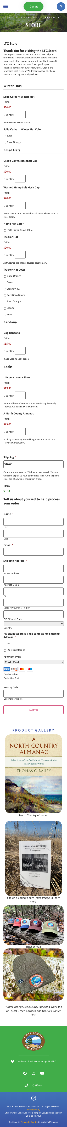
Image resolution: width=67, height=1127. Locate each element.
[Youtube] (42, 1073)
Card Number (11, 674)
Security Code (11, 687)
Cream (10, 307)
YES (8, 643)
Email (8, 545)
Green (10, 282)
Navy (9, 314)
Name (8, 513)
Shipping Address (15, 560)
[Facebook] (24, 1073)
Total (6, 485)
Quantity (8, 114)
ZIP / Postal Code (13, 619)
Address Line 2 (11, 585)
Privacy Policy (33, 1110)
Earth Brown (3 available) (20, 230)
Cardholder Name (13, 699)
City (6, 596)
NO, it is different (16, 649)
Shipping (9, 457)
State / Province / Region (17, 608)
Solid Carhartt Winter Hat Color (22, 129)
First (6, 527)
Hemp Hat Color (13, 223)
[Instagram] (33, 1073)
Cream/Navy (13, 288)
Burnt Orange (14, 301)
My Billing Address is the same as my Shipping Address (31, 635)
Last (6, 539)
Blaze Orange (14, 142)
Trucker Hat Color (14, 269)
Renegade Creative (29, 1122)
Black (9, 135)
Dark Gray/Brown (16, 295)
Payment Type (12, 656)
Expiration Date (12, 678)
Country (8, 628)
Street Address (11, 573)
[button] (5, 6)
